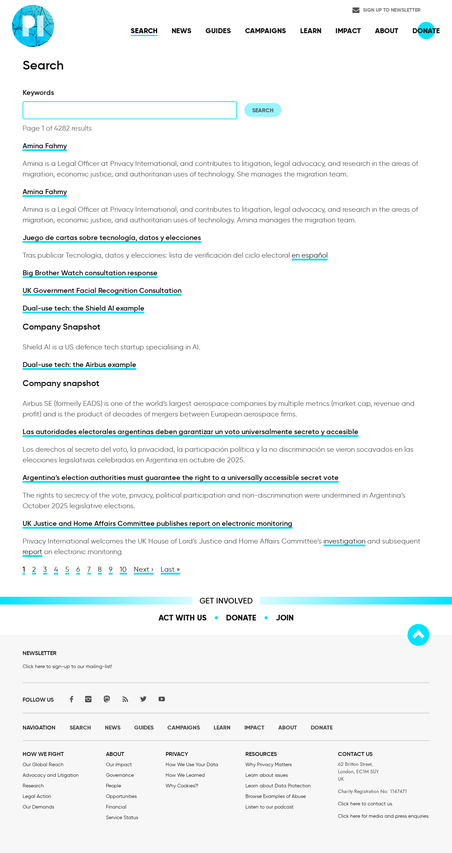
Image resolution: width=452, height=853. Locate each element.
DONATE (322, 727)
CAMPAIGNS (183, 727)
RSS (125, 699)
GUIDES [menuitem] (218, 30)
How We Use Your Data (192, 765)
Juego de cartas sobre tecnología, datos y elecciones (112, 237)
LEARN (222, 727)
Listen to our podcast (269, 807)
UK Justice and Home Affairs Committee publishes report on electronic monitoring (157, 523)
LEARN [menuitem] (310, 30)
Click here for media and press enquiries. (383, 816)
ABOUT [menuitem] (386, 30)
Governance (120, 775)
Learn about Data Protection (278, 786)
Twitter (143, 699)
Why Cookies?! (182, 786)
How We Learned (185, 775)
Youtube (162, 699)
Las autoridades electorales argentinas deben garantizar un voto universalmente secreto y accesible (190, 431)
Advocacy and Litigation (51, 775)
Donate (241, 618)
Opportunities (121, 796)
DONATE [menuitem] (426, 30)
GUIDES (144, 727)
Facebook (70, 699)
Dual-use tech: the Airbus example (79, 364)
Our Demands (38, 807)
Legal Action (37, 796)
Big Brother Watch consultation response (90, 273)
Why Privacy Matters (268, 765)
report (32, 551)
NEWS (112, 727)
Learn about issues (266, 775)
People (113, 786)
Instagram (88, 699)
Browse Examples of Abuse (275, 796)
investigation (344, 541)
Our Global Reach (43, 765)
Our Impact (119, 765)
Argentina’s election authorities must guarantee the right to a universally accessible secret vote (181, 477)
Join (285, 618)
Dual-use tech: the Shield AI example (83, 308)
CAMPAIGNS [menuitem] (265, 30)
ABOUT (287, 727)
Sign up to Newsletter (392, 10)
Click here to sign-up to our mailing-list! (67, 666)
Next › (144, 569)
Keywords (38, 92)
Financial (116, 807)
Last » (170, 569)
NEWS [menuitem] (181, 30)
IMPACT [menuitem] (348, 30)
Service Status (122, 818)
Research (33, 786)
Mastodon (106, 699)
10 (123, 569)
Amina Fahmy (45, 146)
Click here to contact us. (365, 804)
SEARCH (80, 727)
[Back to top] (418, 635)
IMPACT (254, 727)
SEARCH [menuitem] (144, 30)
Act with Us (183, 618)
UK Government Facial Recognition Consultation (102, 290)
